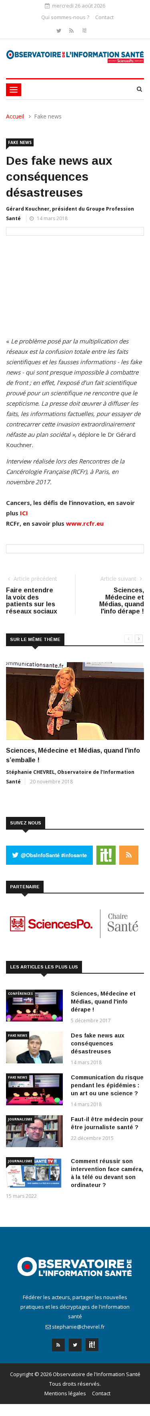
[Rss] (72, 30)
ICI (24, 513)
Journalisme (20, 1119)
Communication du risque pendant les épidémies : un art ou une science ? (107, 1085)
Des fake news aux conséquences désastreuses (97, 1043)
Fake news (20, 142)
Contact (104, 17)
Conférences (20, 993)
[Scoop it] (84, 30)
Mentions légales (65, 1393)
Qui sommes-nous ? (65, 17)
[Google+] (92, 1342)
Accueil (15, 116)
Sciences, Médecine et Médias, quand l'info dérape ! (103, 1001)
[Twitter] (59, 30)
